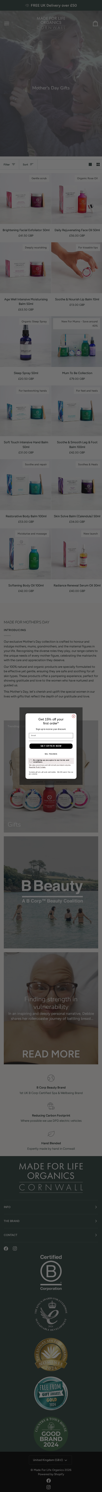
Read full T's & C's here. (37, 767)
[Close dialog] (73, 716)
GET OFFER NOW (51, 746)
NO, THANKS (51, 754)
